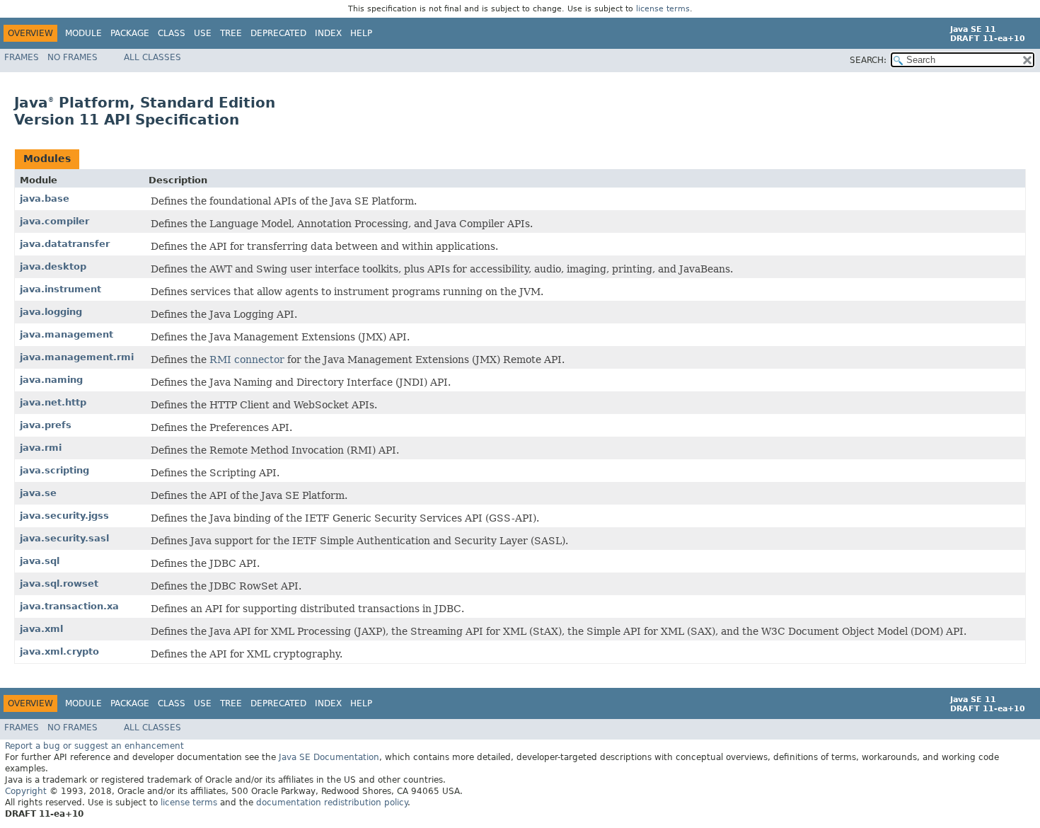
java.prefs (45, 425)
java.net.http (53, 402)
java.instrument (60, 289)
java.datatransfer (65, 243)
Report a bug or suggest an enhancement (94, 746)
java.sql (39, 561)
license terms (663, 8)
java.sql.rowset (59, 583)
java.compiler (54, 221)
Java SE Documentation (329, 757)
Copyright (26, 791)
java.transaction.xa (69, 606)
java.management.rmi (77, 357)
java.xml (41, 628)
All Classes (152, 57)
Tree (231, 33)
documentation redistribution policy (332, 802)
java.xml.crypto (59, 651)
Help (361, 33)
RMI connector (246, 359)
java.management (66, 334)
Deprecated (278, 33)
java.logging (51, 311)
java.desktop (53, 266)
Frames (21, 57)
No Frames (72, 57)
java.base (44, 198)
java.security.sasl (64, 538)
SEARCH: (868, 60)
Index (328, 33)
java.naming (51, 379)
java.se (38, 493)
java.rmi (41, 447)
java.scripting (54, 470)
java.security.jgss (64, 515)
